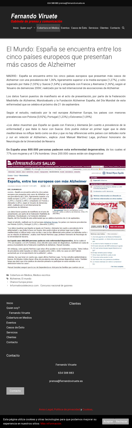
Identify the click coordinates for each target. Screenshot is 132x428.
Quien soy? (26, 27)
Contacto (115, 27)
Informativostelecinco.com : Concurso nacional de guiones (41, 285)
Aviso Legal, (46, 409)
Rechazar (121, 421)
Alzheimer (15, 278)
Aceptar (108, 421)
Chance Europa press (21, 282)
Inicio (16, 27)
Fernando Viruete (19, 312)
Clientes (104, 27)
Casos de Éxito (79, 27)
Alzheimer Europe (81, 112)
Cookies (87, 409)
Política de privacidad (67, 409)
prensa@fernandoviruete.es (72, 3)
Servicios (93, 27)
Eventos (65, 27)
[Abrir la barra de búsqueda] (123, 28)
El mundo (26, 278)
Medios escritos (41, 275)
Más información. (51, 423)
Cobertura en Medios (48, 27)
